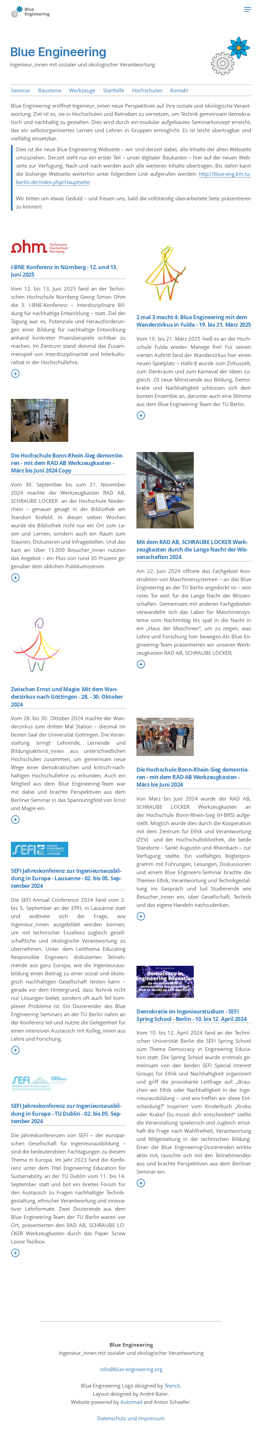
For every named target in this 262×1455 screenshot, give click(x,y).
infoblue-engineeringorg (131, 1369)
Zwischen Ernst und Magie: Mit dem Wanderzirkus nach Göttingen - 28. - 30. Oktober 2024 (67, 696)
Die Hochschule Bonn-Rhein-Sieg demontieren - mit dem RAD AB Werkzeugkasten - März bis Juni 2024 (192, 777)
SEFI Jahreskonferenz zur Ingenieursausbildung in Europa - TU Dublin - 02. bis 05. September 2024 (66, 1113)
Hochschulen (147, 90)
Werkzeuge (82, 90)
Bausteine (49, 90)
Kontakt (179, 90)
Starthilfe (113, 90)
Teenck (172, 1385)
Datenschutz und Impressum (131, 1418)
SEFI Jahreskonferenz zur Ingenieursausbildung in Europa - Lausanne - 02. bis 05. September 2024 (66, 878)
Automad (131, 1401)
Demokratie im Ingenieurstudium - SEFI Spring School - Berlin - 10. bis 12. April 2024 (191, 1015)
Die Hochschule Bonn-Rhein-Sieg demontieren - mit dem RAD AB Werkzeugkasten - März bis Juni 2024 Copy (67, 463)
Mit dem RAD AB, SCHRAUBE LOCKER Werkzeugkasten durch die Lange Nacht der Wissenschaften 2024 (192, 549)
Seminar (20, 90)
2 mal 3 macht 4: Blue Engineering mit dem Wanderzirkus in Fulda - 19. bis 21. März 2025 (193, 320)
